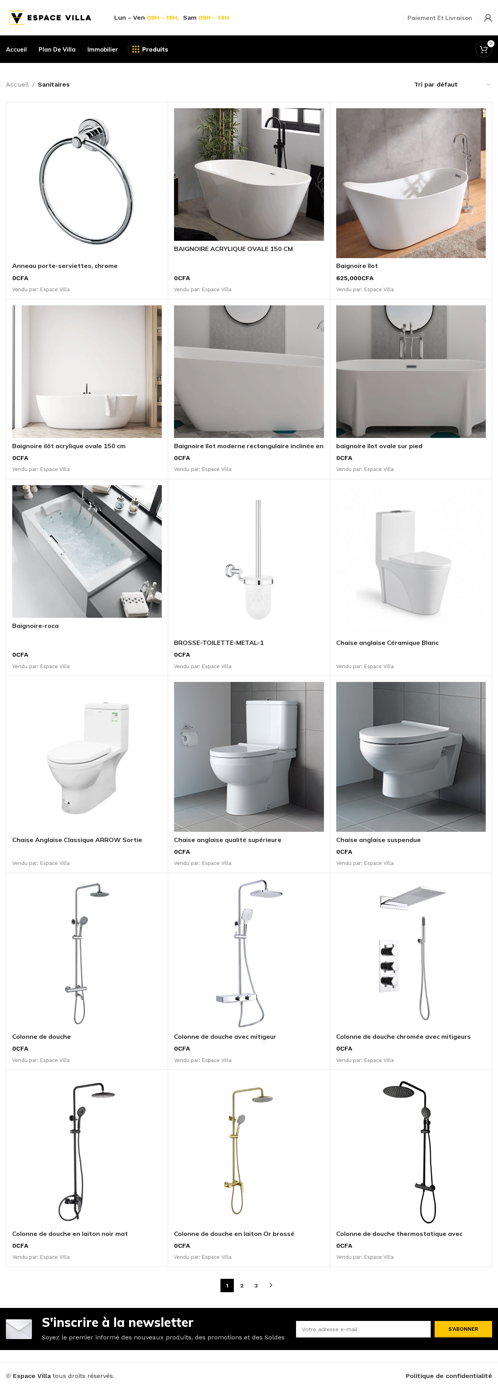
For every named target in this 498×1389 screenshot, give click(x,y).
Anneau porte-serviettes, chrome (65, 266)
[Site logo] (50, 17)
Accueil (17, 84)
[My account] (488, 18)
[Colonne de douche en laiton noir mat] (87, 1150)
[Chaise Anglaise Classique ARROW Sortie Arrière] (87, 756)
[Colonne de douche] (87, 954)
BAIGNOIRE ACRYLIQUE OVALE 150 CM (233, 249)
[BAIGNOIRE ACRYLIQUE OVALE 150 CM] (249, 174)
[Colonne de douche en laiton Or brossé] (249, 1150)
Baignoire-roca (35, 626)
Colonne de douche (41, 1036)
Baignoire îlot (357, 266)
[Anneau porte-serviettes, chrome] (87, 183)
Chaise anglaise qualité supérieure (227, 840)
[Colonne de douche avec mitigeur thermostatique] (249, 954)
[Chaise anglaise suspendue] (411, 756)
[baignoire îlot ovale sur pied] (411, 371)
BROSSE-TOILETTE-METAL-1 (219, 642)
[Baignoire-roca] (87, 551)
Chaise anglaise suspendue (378, 840)
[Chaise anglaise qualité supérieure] (249, 756)
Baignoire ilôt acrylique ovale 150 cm (69, 446)
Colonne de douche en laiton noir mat (70, 1234)
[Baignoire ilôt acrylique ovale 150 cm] (87, 371)
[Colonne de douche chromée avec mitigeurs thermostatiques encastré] (411, 954)
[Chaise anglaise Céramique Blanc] (411, 560)
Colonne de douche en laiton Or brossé (234, 1234)
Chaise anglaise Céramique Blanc (387, 642)
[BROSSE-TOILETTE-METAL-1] (249, 560)
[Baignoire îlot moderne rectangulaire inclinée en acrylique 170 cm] (249, 371)
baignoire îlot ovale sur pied (379, 446)
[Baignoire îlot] (411, 183)
